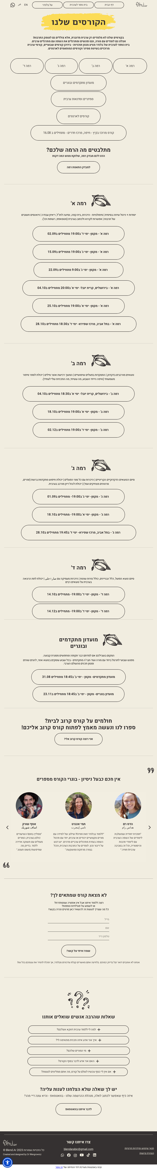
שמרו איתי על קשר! (78, 951)
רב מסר (59, 1167)
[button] (7, 1162)
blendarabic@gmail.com (78, 1149)
